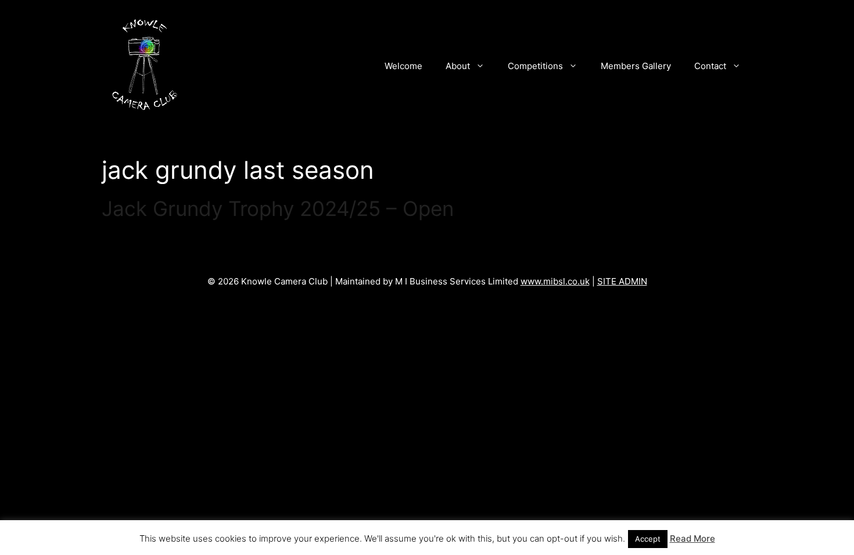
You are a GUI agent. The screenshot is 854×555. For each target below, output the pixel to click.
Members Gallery (636, 65)
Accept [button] (648, 538)
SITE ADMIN (622, 281)
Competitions (535, 65)
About (458, 65)
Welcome (403, 65)
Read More (692, 538)
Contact (710, 65)
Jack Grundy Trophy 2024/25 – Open (278, 208)
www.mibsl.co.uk (555, 281)
